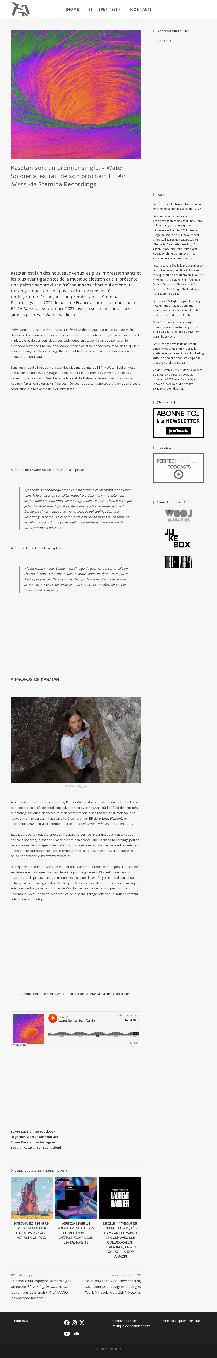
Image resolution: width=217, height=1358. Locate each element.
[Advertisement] (76, 230)
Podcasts (21, 1320)
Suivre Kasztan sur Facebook (33, 1131)
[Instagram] (74, 1322)
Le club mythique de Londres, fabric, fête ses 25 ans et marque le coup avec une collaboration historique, (120, 1240)
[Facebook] (67, 1322)
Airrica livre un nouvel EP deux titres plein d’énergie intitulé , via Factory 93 (76, 1233)
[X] (82, 1322)
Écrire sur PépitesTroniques (181, 1320)
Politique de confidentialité (131, 1326)
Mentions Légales (125, 1320)
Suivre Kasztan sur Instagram (33, 1142)
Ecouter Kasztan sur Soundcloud (36, 1147)
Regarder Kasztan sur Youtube (34, 1137)
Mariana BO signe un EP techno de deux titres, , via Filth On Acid (31, 1231)
